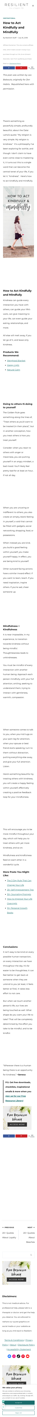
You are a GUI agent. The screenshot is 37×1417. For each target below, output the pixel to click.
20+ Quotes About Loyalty (9, 1232)
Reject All (18, 1413)
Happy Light (13, 365)
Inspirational (9, 18)
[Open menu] (33, 5)
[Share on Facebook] (9, 67)
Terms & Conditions (14, 1340)
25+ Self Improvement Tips (20, 890)
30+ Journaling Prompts (19, 894)
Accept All (18, 1403)
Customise (18, 1408)
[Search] (31, 1254)
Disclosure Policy (15, 63)
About (13, 1345)
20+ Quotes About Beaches (29, 1234)
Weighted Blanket (16, 360)
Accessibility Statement (19, 1349)
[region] (18, 1400)
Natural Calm (13, 370)
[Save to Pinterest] (21, 67)
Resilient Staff (10, 38)
